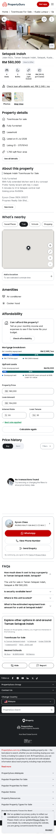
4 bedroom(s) (11, 645)
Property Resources (11, 798)
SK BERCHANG (18, 654)
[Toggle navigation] (52, 4)
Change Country (9, 697)
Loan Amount (8, 397)
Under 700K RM (45, 641)
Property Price (9, 385)
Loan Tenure (35, 409)
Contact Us (7, 690)
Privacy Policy (41, 555)
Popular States (9, 792)
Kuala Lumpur (41, 11)
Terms (31, 555)
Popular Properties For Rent (15, 785)
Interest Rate (8, 409)
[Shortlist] (44, 19)
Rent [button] (18, 446)
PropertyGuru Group (11, 684)
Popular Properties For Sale (14, 779)
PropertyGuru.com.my (11, 750)
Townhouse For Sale (21, 11)
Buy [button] (8, 446)
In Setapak (31, 641)
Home (5, 11)
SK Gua (7, 654)
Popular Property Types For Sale (17, 804)
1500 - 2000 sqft (26, 645)
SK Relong (30, 654)
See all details (11, 158)
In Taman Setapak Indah (14, 641)
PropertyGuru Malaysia (12, 773)
